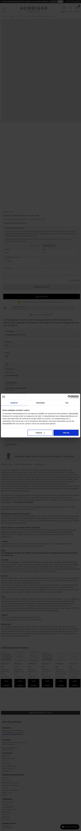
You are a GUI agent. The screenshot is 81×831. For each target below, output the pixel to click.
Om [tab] (67, 403)
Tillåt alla (66, 432)
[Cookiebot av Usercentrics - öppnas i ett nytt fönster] (69, 396)
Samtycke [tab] (14, 403)
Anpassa (39, 432)
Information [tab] (40, 403)
